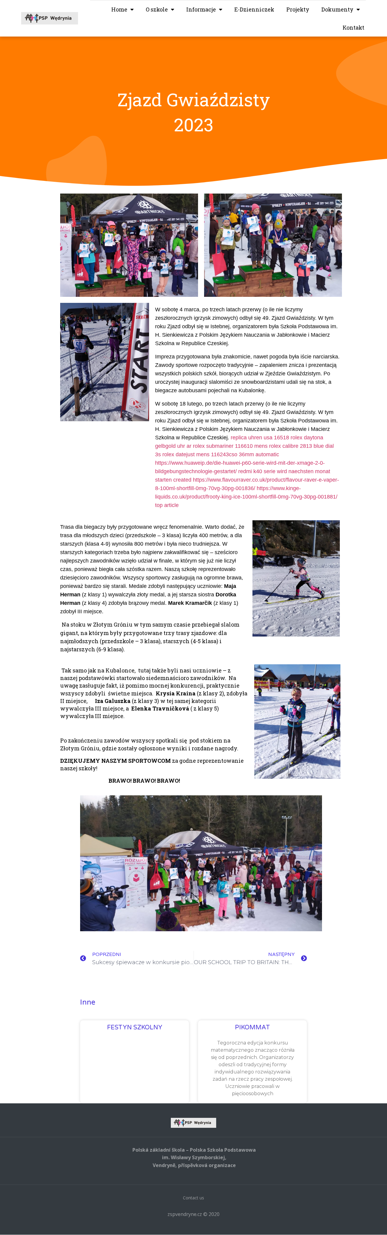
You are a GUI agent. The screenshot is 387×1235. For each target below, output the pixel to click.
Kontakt (353, 27)
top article (167, 505)
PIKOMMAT (252, 1027)
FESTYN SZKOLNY (134, 1027)
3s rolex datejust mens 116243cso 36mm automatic (217, 454)
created (182, 480)
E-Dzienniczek (254, 9)
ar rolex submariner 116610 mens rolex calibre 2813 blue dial (260, 446)
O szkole (157, 9)
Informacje (201, 9)
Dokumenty (337, 9)
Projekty (297, 9)
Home (119, 9)
